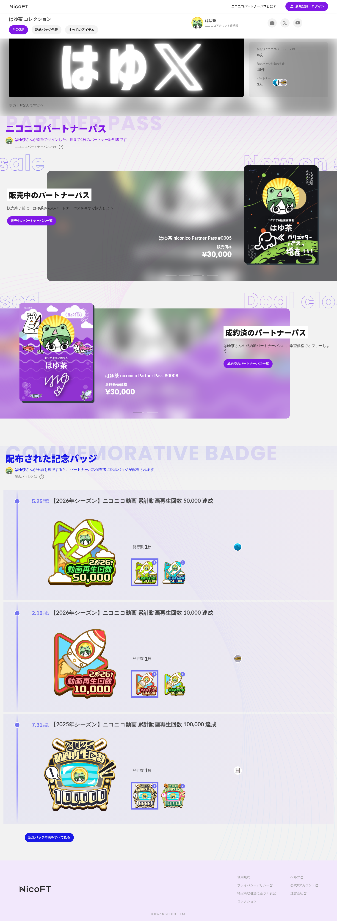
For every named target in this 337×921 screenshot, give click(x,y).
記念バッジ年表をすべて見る (49, 837)
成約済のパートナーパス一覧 (248, 363)
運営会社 (296, 893)
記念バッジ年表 (46, 29)
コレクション (247, 901)
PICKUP (18, 29)
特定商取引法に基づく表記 (256, 893)
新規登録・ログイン (310, 6)
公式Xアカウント (302, 885)
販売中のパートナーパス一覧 (31, 220)
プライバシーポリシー (253, 885)
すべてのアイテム (81, 29)
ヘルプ (295, 877)
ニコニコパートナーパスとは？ (253, 6)
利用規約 (243, 877)
